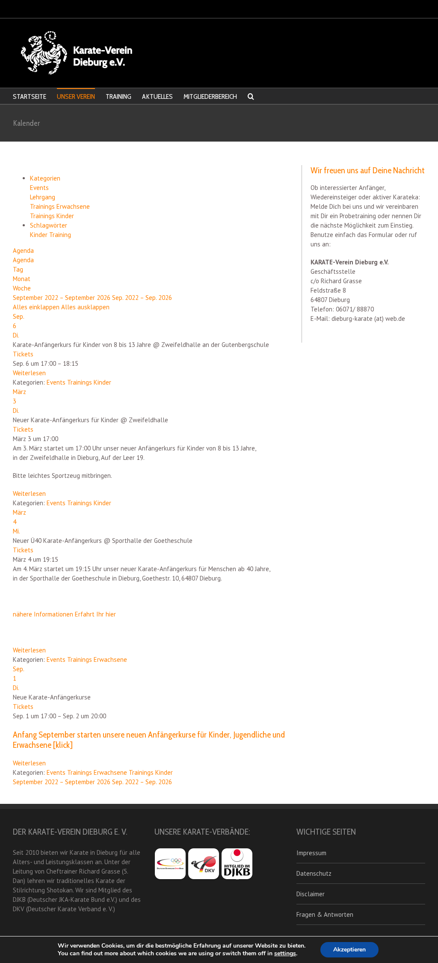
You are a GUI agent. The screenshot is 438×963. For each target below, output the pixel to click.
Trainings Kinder (52, 216)
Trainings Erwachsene (60, 206)
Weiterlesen (29, 373)
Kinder (39, 235)
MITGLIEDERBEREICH (210, 96)
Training (60, 235)
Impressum (311, 853)
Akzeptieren (349, 949)
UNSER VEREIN (76, 96)
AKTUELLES (157, 96)
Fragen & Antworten (324, 914)
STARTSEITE (29, 96)
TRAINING (118, 96)
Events (39, 188)
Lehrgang (42, 197)
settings (285, 953)
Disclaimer (310, 894)
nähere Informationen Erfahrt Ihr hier (64, 614)
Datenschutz (313, 873)
